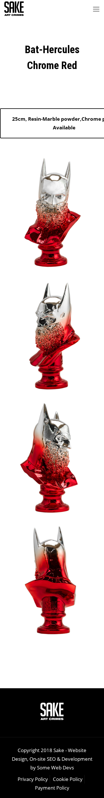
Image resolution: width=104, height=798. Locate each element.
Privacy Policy (33, 779)
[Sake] (14, 8)
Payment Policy (52, 787)
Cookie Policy (68, 779)
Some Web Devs (55, 767)
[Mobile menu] (96, 9)
